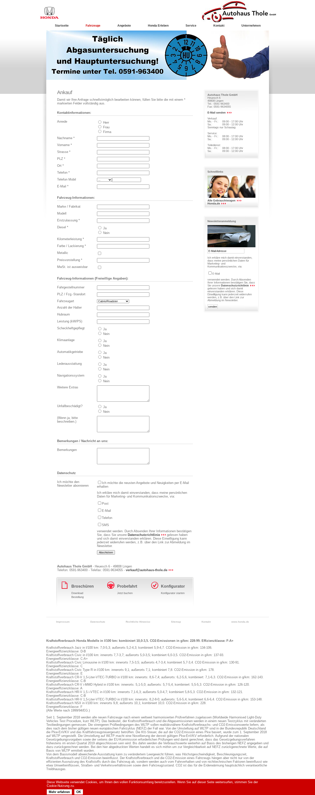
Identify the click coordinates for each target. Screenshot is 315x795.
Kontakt (206, 621)
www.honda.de (240, 621)
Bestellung (77, 597)
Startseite (62, 25)
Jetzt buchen (125, 593)
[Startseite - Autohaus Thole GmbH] (50, 12)
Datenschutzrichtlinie (144, 535)
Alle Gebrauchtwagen (221, 200)
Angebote (124, 25)
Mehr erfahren (59, 792)
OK (78, 792)
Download (77, 593)
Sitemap (176, 621)
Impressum (63, 621)
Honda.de (213, 203)
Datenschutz (97, 621)
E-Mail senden (216, 112)
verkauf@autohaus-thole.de (146, 570)
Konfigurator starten (173, 593)
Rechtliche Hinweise (138, 621)
